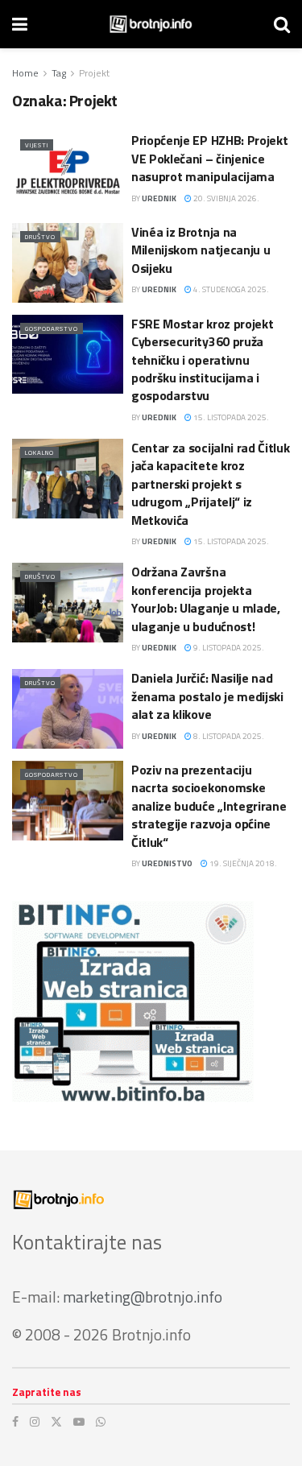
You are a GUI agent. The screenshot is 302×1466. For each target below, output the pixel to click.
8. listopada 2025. (228, 736)
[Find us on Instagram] (34, 1422)
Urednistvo (167, 863)
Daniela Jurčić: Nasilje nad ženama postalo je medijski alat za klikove (207, 696)
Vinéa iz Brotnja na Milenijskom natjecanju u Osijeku (200, 250)
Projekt (94, 73)
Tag (59, 73)
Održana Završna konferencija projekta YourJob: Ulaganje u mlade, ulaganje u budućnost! (205, 598)
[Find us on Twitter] (56, 1422)
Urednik (159, 198)
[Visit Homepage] (151, 24)
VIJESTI (36, 145)
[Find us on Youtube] (79, 1422)
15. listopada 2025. (230, 417)
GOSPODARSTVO (51, 328)
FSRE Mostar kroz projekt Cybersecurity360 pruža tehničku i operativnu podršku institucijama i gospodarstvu (202, 360)
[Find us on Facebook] (15, 1422)
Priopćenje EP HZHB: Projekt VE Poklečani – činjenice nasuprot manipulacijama (209, 158)
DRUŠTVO (40, 237)
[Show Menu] (19, 24)
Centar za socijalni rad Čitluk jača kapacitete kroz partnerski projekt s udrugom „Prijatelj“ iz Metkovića (210, 484)
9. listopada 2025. (228, 648)
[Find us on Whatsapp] (100, 1422)
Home (25, 73)
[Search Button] (282, 24)
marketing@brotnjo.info (142, 1296)
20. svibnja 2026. (225, 198)
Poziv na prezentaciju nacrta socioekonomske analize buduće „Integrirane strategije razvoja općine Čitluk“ (208, 806)
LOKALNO (39, 452)
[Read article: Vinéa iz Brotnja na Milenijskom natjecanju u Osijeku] (67, 263)
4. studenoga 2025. (230, 289)
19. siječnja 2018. (242, 863)
